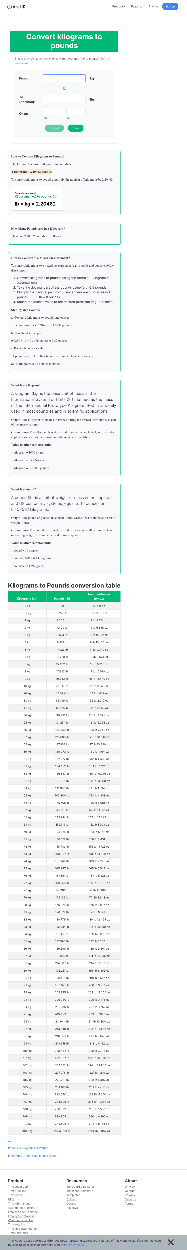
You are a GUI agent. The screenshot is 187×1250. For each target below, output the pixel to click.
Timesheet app (18, 1186)
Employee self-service (23, 1212)
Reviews (72, 1207)
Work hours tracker (20, 1220)
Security (130, 1199)
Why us (130, 1186)
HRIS (11, 1199)
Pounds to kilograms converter (28, 1147)
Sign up (170, 6)
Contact (130, 1191)
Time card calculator (80, 1186)
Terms (129, 1203)
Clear (76, 128)
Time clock (15, 1195)
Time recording (18, 1233)
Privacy (130, 1195)
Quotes (71, 1203)
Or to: (23, 113)
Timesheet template (79, 1191)
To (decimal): (27, 99)
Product (117, 6)
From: (23, 78)
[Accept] (171, 1243)
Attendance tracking (21, 1207)
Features (137, 6)
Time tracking (17, 1191)
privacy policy (75, 1245)
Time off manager (20, 1203)
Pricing (153, 6)
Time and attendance (22, 1228)
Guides (71, 1199)
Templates (73, 1195)
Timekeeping (16, 1224)
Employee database (21, 1216)
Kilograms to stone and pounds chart (32, 1155)
